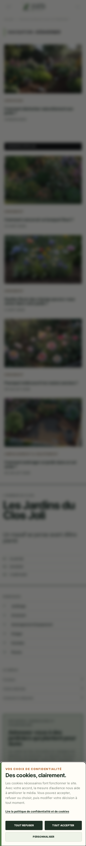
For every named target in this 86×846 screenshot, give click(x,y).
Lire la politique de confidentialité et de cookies (37, 811)
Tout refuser (24, 825)
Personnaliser (43, 836)
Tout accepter (63, 825)
